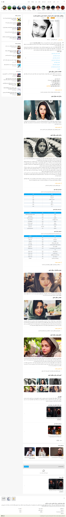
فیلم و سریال (49, 1)
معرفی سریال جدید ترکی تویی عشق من (10, 55)
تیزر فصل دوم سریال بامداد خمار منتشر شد (43, 457)
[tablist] (43, 40)
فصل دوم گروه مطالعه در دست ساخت (10, 46)
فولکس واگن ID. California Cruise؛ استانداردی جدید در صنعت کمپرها (9, 93)
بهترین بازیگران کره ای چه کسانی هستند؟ (10, 32)
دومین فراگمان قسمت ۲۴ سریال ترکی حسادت (19, 10)
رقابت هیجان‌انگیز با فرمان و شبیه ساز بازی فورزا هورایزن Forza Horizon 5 (48, 10)
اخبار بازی (62, 510)
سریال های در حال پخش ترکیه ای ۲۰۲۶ (10, 22)
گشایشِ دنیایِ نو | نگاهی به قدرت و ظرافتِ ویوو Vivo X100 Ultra (5, 10)
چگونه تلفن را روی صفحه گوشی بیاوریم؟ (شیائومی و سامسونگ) (10, 51)
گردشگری (62, 513)
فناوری (54, 1)
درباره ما (20, 510)
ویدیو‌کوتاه (32, 1)
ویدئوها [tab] (48, 39)
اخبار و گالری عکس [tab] (54, 39)
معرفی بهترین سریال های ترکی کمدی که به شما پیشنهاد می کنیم (9, 19)
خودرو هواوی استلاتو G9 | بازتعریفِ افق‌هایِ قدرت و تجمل (34, 10)
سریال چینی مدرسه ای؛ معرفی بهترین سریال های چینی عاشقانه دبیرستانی (9, 37)
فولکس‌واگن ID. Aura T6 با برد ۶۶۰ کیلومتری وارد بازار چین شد (9, 74)
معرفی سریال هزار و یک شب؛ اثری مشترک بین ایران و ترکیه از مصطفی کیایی (54, 419)
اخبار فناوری (61, 508)
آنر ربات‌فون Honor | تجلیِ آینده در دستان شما (43, 10)
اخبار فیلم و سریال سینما (59, 511)
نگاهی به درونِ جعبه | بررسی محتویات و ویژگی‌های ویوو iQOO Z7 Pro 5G (24, 10)
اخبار (57, 1)
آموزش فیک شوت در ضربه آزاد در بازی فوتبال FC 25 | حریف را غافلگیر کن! (9, 10)
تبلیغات (29, 1)
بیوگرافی (39, 1)
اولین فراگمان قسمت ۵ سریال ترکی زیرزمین (39, 10)
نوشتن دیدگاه (26, 466)
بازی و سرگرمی (43, 1)
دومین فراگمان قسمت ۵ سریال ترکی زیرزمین (58, 10)
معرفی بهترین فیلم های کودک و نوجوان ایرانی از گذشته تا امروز (9, 28)
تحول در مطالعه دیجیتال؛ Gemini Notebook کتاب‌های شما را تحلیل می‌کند (10, 88)
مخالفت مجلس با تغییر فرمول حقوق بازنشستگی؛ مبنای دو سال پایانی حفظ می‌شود (10, 79)
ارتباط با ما (19, 508)
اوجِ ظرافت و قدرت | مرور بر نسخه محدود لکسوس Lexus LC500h (14, 10)
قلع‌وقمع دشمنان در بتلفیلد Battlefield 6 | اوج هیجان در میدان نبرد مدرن (29, 10)
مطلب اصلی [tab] (60, 39)
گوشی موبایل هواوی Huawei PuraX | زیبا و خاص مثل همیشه (63, 10)
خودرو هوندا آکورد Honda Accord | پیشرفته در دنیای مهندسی (53, 10)
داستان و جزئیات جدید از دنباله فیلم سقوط (10, 64)
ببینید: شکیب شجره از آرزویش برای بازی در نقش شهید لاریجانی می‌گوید (29, 458)
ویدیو (36, 1)
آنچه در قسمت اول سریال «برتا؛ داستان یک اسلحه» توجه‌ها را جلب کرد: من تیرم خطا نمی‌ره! (54, 436)
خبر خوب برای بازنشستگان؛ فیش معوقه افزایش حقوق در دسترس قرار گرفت (9, 84)
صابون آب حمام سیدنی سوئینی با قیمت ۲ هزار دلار (9, 61)
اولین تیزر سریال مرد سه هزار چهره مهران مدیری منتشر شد (57, 458)
